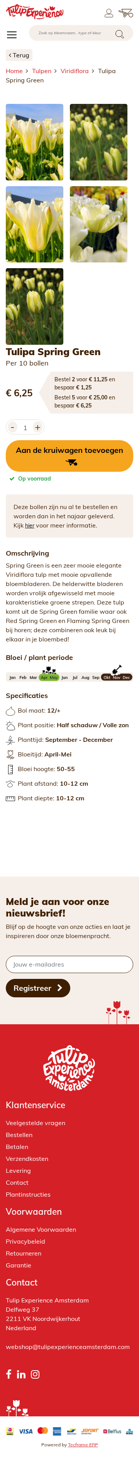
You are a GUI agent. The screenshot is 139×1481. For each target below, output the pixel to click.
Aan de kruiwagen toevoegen (69, 450)
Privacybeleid (25, 1241)
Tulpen (41, 71)
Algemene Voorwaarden (41, 1229)
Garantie (18, 1265)
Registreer (33, 988)
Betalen (17, 1146)
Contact (17, 1182)
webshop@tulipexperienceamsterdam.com (68, 1347)
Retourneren (23, 1253)
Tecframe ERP (83, 1445)
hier (29, 525)
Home (14, 71)
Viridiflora (75, 71)
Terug (21, 55)
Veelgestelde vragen (35, 1123)
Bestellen (19, 1135)
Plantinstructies (28, 1194)
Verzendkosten (27, 1158)
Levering (18, 1170)
